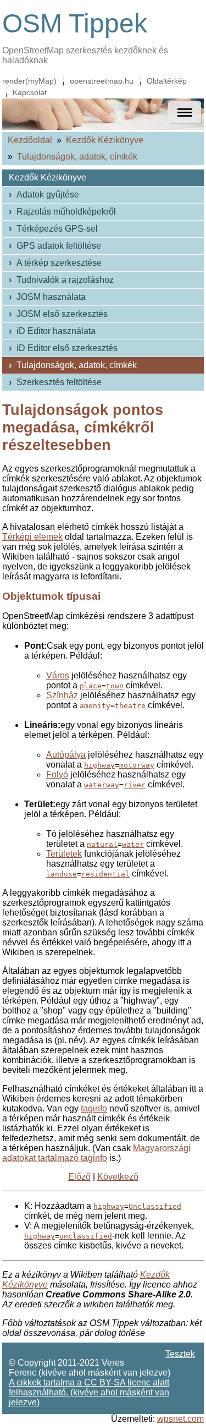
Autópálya (66, 754)
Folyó (57, 774)
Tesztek (180, 1354)
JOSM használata (51, 297)
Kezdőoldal (30, 140)
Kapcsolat (30, 92)
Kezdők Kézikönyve (104, 140)
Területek (64, 853)
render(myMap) (29, 80)
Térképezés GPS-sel (57, 228)
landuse (61, 874)
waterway (101, 785)
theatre (130, 706)
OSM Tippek (74, 23)
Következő (117, 1176)
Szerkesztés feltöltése (59, 382)
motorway (136, 765)
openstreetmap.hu (101, 80)
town (115, 686)
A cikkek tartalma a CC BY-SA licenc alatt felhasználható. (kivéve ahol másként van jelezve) (89, 1392)
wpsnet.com (180, 1418)
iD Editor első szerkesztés (67, 348)
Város (57, 675)
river (135, 785)
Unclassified (155, 1206)
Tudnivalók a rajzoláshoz (65, 279)
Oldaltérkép (167, 80)
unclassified (85, 1236)
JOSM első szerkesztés (62, 314)
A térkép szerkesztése (59, 262)
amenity (95, 706)
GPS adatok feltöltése (58, 245)
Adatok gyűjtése (47, 194)
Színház (62, 695)
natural (102, 844)
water (133, 844)
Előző (79, 1176)
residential (105, 874)
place (91, 686)
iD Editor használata (56, 331)
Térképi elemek (32, 536)
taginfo (94, 1108)
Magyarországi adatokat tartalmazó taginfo (96, 1153)
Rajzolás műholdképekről (66, 211)
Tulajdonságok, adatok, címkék (77, 156)
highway (99, 765)
